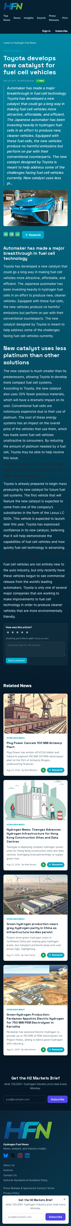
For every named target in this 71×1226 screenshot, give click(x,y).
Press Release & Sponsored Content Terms (28, 1188)
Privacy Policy (11, 1193)
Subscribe (61, 30)
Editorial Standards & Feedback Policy (25, 1180)
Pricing (66, 17)
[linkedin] (27, 1155)
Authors (8, 1170)
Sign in (46, 30)
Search (41, 17)
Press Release (54, 17)
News (17, 17)
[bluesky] (5, 1155)
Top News (6, 17)
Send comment (16, 660)
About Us (9, 1165)
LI (17, 234)
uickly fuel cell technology (24, 548)
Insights (29, 17)
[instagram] (20, 1155)
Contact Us (10, 1175)
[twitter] (13, 1155)
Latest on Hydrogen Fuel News (19, 42)
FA (6, 234)
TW (11, 234)
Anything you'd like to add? (27, 638)
